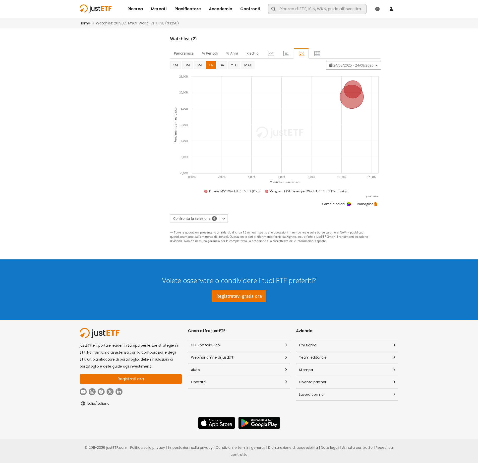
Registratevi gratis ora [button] (239, 296)
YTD (234, 65)
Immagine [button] (365, 204)
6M (199, 65)
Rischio (252, 53)
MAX (248, 65)
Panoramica (184, 53)
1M (175, 65)
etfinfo (308, 236)
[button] (224, 218)
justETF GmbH (326, 236)
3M (187, 65)
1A (211, 65)
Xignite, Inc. (294, 236)
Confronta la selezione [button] (194, 218)
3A (222, 65)
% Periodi (210, 53)
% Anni (232, 53)
